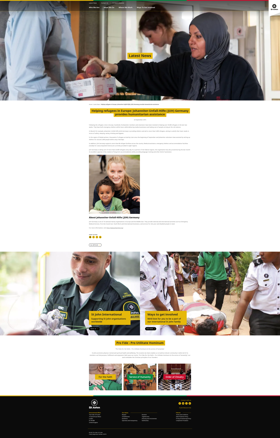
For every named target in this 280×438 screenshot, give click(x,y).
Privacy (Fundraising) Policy (183, 418)
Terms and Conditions (182, 414)
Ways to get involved (162, 314)
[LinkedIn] (190, 403)
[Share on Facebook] (93, 237)
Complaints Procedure (182, 420)
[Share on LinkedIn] (100, 237)
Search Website (119, 3)
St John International (106, 314)
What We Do (109, 7)
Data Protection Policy (182, 416)
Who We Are (94, 7)
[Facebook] (179, 403)
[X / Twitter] (186, 403)
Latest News (93, 3)
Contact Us (104, 3)
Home (90, 104)
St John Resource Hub (185, 408)
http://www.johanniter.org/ (115, 228)
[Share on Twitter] (97, 237)
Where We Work (125, 7)
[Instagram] (183, 403)
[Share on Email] (90, 237)
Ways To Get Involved (146, 7)
